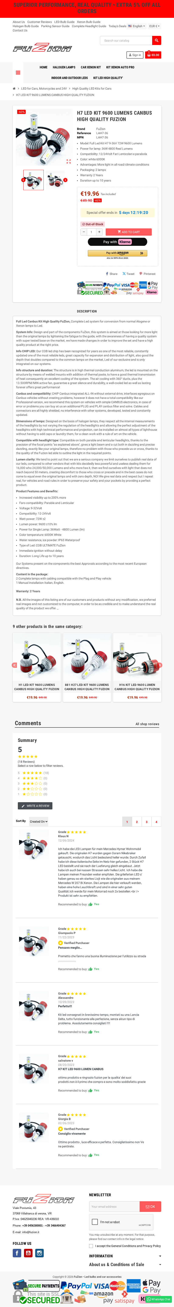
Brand (81, 129)
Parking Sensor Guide (55, 26)
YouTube (28, 1253)
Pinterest (150, 274)
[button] (117, 255)
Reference (84, 133)
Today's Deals (117, 26)
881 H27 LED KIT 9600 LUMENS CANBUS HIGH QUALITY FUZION (87, 687)
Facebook (17, 1253)
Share (113, 274)
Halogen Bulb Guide (26, 26)
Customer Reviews (39, 22)
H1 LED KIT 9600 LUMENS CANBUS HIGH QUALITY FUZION (36, 687)
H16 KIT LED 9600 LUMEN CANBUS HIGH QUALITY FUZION (137, 687)
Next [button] (159, 665)
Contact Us (20, 30)
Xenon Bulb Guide (88, 22)
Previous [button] (14, 665)
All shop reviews (147, 724)
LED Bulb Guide (64, 22)
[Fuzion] (42, 47)
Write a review (37, 806)
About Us (19, 22)
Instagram (39, 1253)
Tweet (130, 274)
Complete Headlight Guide (89, 26)
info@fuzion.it (49, 1232)
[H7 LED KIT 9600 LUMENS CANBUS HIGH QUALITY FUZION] (34, 845)
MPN (80, 137)
